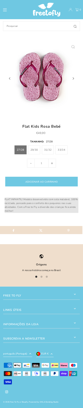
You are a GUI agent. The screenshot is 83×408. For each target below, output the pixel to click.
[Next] (73, 78)
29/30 (34, 150)
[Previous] (9, 78)
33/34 (61, 150)
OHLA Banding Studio (49, 402)
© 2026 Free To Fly (11, 402)
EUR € (45, 353)
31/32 (48, 150)
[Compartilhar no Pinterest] (68, 230)
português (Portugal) (15, 353)
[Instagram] (6, 392)
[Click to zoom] (73, 46)
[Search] (75, 26)
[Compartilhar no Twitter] (41, 230)
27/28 (20, 150)
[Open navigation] (13, 9)
